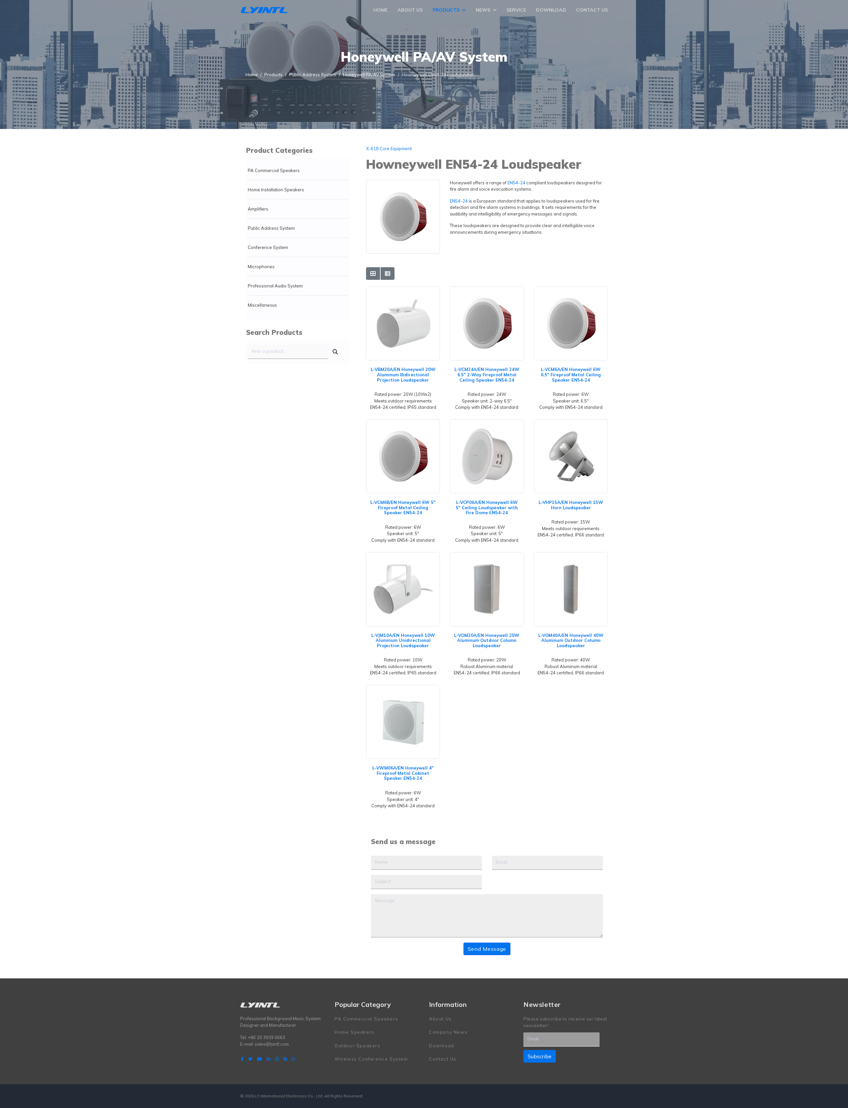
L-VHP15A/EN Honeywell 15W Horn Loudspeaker (571, 505)
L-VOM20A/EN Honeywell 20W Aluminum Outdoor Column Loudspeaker (486, 640)
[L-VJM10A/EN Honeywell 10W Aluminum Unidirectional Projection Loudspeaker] (403, 555)
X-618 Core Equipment (389, 148)
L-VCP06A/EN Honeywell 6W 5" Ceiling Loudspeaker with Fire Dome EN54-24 (487, 507)
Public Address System (271, 228)
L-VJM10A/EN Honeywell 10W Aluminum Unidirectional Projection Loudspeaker (403, 640)
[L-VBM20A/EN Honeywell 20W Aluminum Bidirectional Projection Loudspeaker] (403, 289)
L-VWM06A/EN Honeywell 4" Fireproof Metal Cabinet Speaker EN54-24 (403, 773)
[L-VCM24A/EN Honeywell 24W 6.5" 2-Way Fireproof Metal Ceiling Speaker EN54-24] (486, 289)
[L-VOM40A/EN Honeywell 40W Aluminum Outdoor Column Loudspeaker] (571, 555)
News (483, 10)
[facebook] (242, 1059)
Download (551, 10)
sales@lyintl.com (272, 1044)
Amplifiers (258, 209)
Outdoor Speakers (358, 1045)
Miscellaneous (262, 305)
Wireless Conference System (371, 1059)
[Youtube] (259, 1059)
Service (516, 10)
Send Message (487, 949)
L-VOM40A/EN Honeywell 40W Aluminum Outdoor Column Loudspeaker (571, 640)
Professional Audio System (275, 285)
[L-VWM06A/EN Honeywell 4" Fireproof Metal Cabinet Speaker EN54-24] (403, 688)
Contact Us (592, 10)
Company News (448, 1032)
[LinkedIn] (268, 1059)
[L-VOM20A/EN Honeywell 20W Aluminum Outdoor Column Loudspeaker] (486, 555)
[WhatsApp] (293, 1059)
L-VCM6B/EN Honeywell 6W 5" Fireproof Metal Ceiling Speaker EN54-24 (403, 507)
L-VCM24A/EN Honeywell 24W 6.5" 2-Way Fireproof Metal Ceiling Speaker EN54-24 (486, 374)
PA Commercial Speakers (274, 170)
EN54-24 (516, 182)
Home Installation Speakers (276, 189)
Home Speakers (355, 1032)
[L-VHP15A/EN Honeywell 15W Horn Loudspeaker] (571, 422)
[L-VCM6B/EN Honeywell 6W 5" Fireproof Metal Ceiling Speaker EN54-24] (403, 422)
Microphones (261, 266)
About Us (410, 10)
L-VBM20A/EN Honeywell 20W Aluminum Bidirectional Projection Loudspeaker (403, 374)
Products (446, 10)
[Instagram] (277, 1059)
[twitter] (250, 1059)
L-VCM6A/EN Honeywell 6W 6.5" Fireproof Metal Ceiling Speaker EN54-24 (571, 374)
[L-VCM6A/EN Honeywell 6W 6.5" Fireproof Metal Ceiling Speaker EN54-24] (571, 289)
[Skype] (285, 1059)
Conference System (268, 247)
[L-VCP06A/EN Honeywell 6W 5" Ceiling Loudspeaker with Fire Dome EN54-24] (486, 422)
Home (380, 10)
